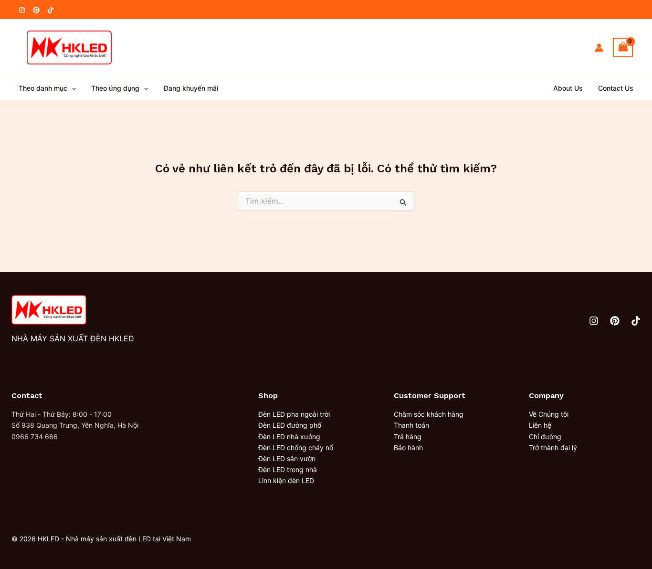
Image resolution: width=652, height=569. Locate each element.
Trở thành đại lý (553, 447)
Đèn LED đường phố (289, 425)
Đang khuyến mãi (191, 88)
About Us (568, 88)
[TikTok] (50, 10)
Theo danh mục (43, 88)
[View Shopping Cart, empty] (623, 47)
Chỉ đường (545, 436)
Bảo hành (408, 447)
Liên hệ (540, 425)
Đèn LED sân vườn (286, 458)
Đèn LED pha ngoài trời (294, 414)
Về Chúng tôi (548, 414)
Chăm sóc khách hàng (428, 414)
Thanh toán (411, 425)
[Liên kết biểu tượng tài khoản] (599, 47)
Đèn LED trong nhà (287, 469)
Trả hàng (407, 436)
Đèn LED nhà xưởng (289, 436)
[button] (71, 88)
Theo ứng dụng (115, 88)
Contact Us (615, 88)
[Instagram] (22, 10)
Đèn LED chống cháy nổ (295, 447)
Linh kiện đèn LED (286, 480)
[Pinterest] (36, 10)
